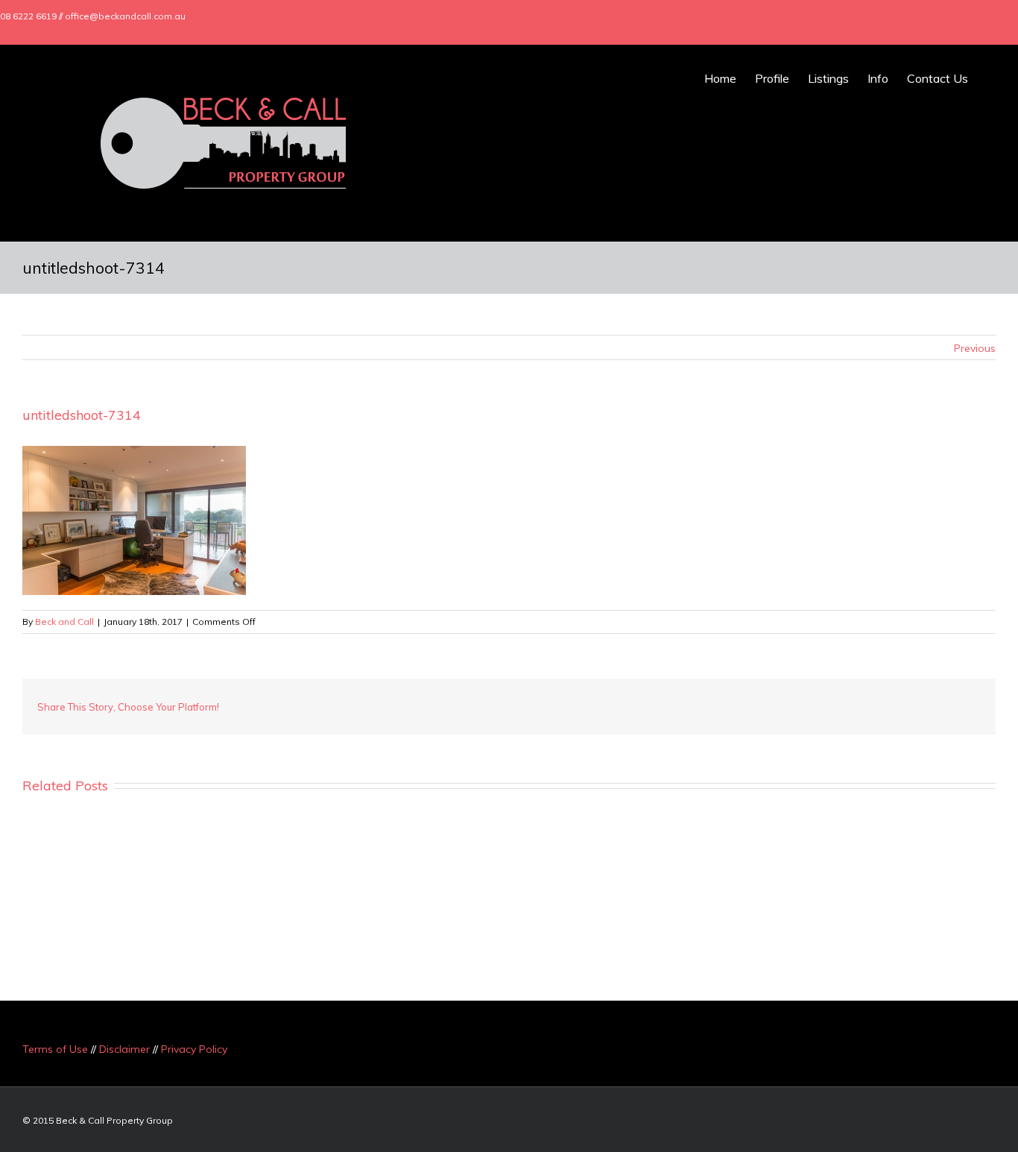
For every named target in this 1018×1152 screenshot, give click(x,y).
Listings (828, 78)
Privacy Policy (194, 1049)
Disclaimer (124, 1049)
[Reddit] (913, 701)
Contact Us (937, 78)
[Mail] (998, 16)
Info (877, 78)
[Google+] (950, 16)
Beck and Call (64, 621)
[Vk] (937, 701)
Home (720, 78)
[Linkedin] (974, 16)
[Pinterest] (818, 701)
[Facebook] (903, 16)
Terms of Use (55, 1049)
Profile (772, 78)
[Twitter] (927, 16)
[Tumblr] (842, 701)
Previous (975, 348)
